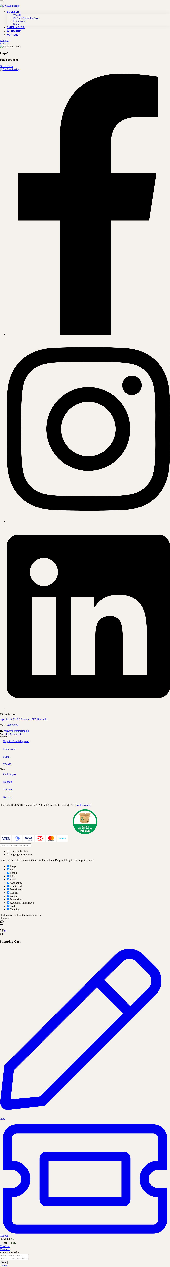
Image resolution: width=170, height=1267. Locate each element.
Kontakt (7, 781)
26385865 (12, 725)
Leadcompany (83, 805)
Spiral (6, 756)
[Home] (85, 922)
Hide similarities (19, 851)
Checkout (5, 1246)
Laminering (9, 749)
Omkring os (9, 774)
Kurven (7, 797)
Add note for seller (10, 1252)
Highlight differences (21, 854)
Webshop (8, 789)
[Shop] (85, 926)
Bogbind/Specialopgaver (16, 741)
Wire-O (7, 764)
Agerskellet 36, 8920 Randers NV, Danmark (23, 719)
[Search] (85, 934)
